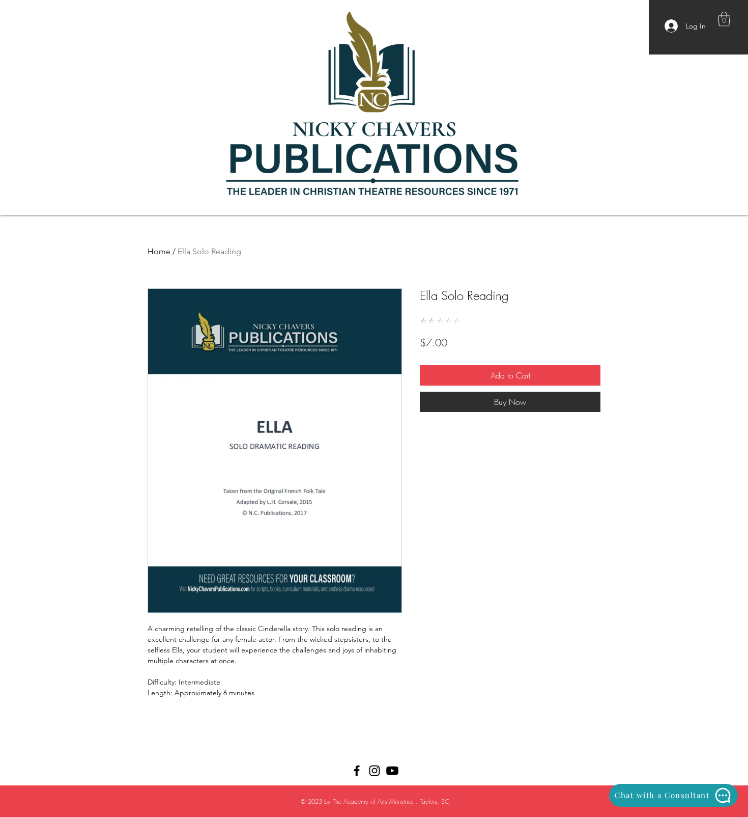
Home (159, 251)
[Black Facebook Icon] (357, 771)
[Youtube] (392, 771)
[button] (724, 19)
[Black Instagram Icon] (374, 771)
